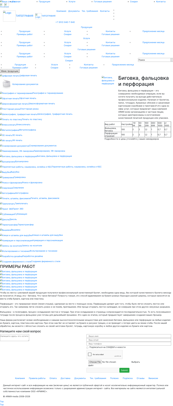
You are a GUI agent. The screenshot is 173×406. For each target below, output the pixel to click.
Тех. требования (90, 11)
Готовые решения (103, 1)
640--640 (65, 22)
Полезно (114, 378)
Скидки (134, 1)
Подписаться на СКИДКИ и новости (107, 347)
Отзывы (141, 378)
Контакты (105, 11)
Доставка (65, 378)
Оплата (53, 378)
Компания (61, 11)
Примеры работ (25, 34)
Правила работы (37, 378)
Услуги (72, 1)
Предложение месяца (153, 31)
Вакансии (153, 378)
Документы (74, 11)
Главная (16, 1)
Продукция (44, 1)
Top (2, 401)
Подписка (128, 378)
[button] (124, 370)
